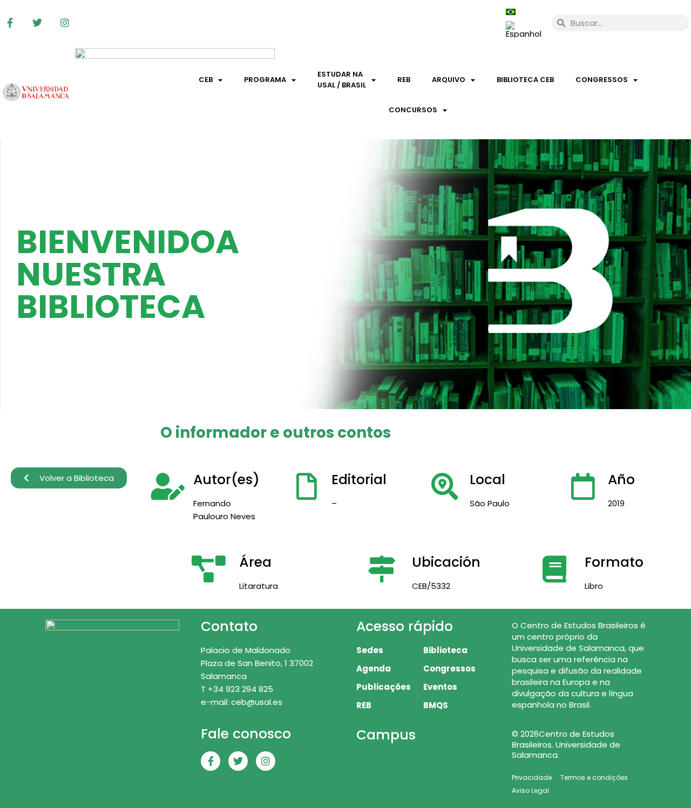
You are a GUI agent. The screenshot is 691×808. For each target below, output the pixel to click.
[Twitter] (37, 22)
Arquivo (448, 79)
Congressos (601, 79)
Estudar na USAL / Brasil (341, 79)
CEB (206, 79)
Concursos (413, 110)
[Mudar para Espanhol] (523, 29)
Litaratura (258, 586)
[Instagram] (64, 22)
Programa (265, 79)
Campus (386, 734)
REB (403, 79)
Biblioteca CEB (525, 79)
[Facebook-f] (9, 22)
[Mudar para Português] (510, 11)
